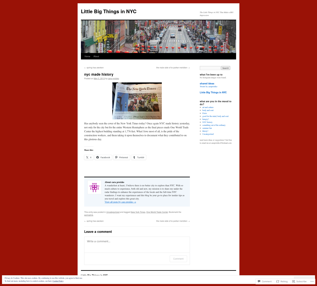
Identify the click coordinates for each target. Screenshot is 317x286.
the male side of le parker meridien (173, 67)
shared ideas (207, 83)
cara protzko (113, 78)
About (96, 56)
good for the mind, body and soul (215, 116)
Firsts (204, 113)
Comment (178, 258)
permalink (88, 215)
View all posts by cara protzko (120, 201)
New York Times (138, 212)
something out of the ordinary (214, 125)
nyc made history (98, 74)
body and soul (207, 110)
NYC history (207, 122)
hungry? (205, 119)
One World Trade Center (157, 212)
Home (87, 56)
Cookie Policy (58, 281)
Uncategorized (113, 212)
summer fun (207, 128)
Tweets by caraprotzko (208, 86)
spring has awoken (94, 67)
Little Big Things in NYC (109, 11)
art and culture (207, 107)
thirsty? (205, 131)
